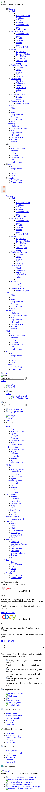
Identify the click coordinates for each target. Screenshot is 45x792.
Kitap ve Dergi (17, 115)
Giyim (18, 13)
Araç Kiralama (17, 169)
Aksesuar (19, 22)
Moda (13, 11)
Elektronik (15, 135)
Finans (18, 99)
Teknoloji (11, 124)
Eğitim (18, 63)
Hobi (18, 74)
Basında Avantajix (13, 735)
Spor (18, 45)
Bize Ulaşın (10, 742)
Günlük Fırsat (16, 119)
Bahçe (18, 90)
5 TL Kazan (11, 722)
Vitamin (19, 43)
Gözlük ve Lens (22, 25)
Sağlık (18, 36)
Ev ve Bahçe (16, 79)
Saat (17, 27)
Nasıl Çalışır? (11, 751)
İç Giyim (19, 20)
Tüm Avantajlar (12, 713)
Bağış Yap (10, 725)
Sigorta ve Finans (18, 94)
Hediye (19, 72)
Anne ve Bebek (22, 47)
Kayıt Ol (23, 396)
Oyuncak (19, 67)
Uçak (13, 175)
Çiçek (18, 70)
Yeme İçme (15, 121)
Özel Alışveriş (21, 29)
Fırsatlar (11, 178)
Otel (12, 171)
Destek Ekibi (11, 755)
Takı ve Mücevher (23, 16)
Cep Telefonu (16, 133)
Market (14, 49)
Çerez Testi (10, 762)
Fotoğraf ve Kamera (19, 128)
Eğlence (11, 106)
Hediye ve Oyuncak (19, 65)
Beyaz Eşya (20, 85)
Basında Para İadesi (14, 738)
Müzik (13, 108)
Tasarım (14, 139)
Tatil (9, 164)
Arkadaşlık (15, 117)
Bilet (13, 112)
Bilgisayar (15, 126)
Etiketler (9, 420)
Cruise (13, 173)
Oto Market (20, 58)
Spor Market (21, 56)
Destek (3, 381)
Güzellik (19, 38)
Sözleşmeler (11, 740)
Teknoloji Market (23, 54)
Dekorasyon (21, 83)
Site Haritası (11, 757)
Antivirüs (14, 142)
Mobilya (19, 81)
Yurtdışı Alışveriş (17, 101)
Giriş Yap (24, 398)
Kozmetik (20, 40)
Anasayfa (10, 418)
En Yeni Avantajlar (13, 718)
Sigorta (19, 97)
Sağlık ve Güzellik (18, 31)
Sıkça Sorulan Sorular (14, 753)
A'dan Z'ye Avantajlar (14, 716)
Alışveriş (11, 9)
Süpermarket (21, 52)
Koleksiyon (20, 76)
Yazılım (14, 130)
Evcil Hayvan (21, 61)
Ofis (17, 92)
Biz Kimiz (10, 733)
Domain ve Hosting (18, 137)
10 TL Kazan (11, 720)
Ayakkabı (20, 18)
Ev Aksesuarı (21, 88)
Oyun (13, 110)
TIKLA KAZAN (8, 613)
